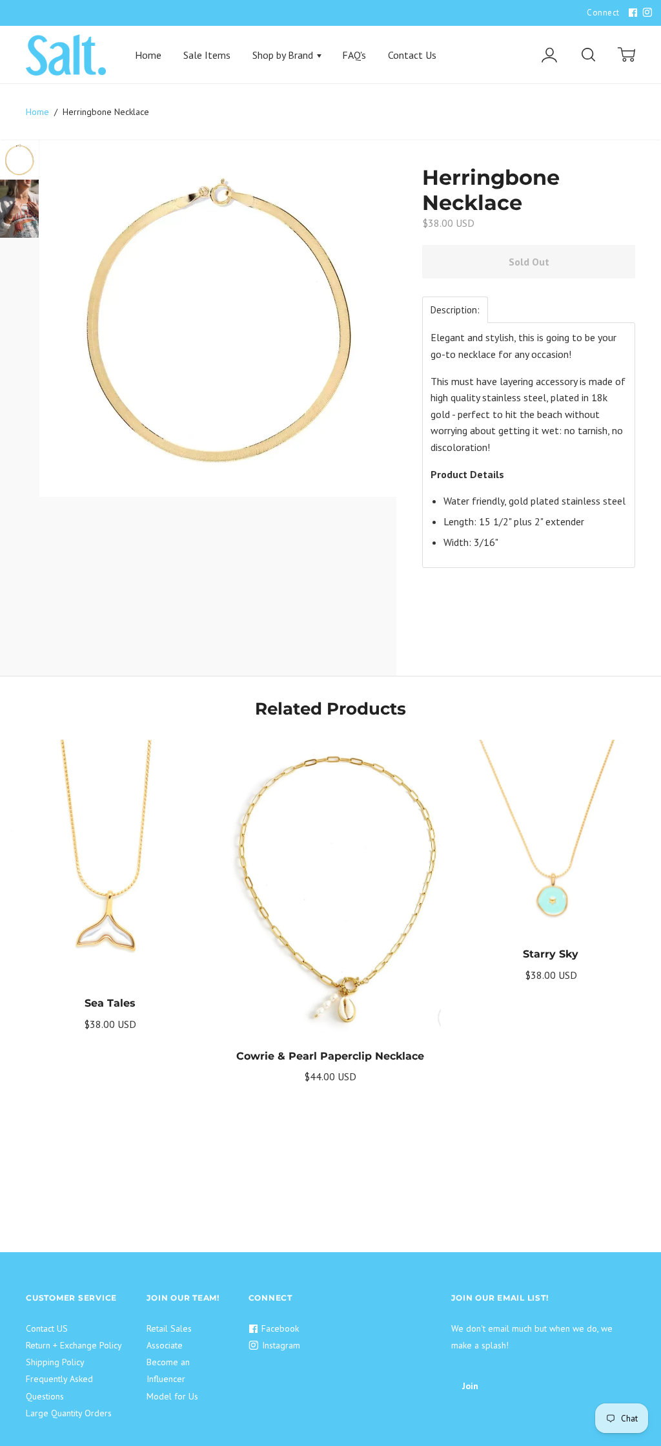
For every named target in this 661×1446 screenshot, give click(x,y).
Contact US (47, 1328)
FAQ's (354, 54)
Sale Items (206, 54)
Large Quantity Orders (69, 1413)
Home (148, 54)
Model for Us (172, 1396)
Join (470, 1386)
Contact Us (412, 54)
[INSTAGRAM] (645, 12)
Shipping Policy (55, 1362)
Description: (455, 310)
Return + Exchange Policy (74, 1345)
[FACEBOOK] (631, 12)
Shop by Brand (284, 54)
